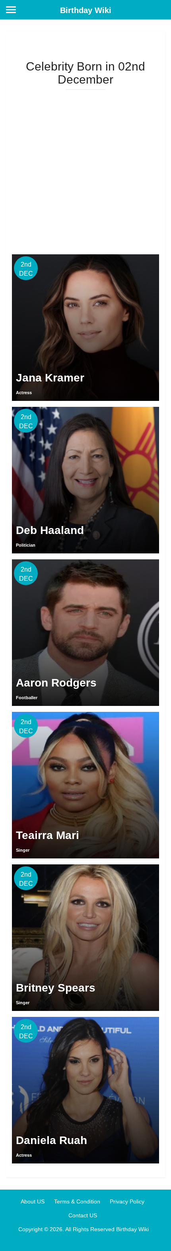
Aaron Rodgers (56, 683)
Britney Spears (55, 988)
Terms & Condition (77, 1201)
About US (33, 1201)
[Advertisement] (85, 169)
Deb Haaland (50, 530)
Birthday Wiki (85, 10)
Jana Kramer (50, 378)
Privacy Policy (127, 1201)
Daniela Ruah (51, 1140)
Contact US (82, 1215)
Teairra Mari (47, 835)
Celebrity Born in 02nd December (85, 73)
